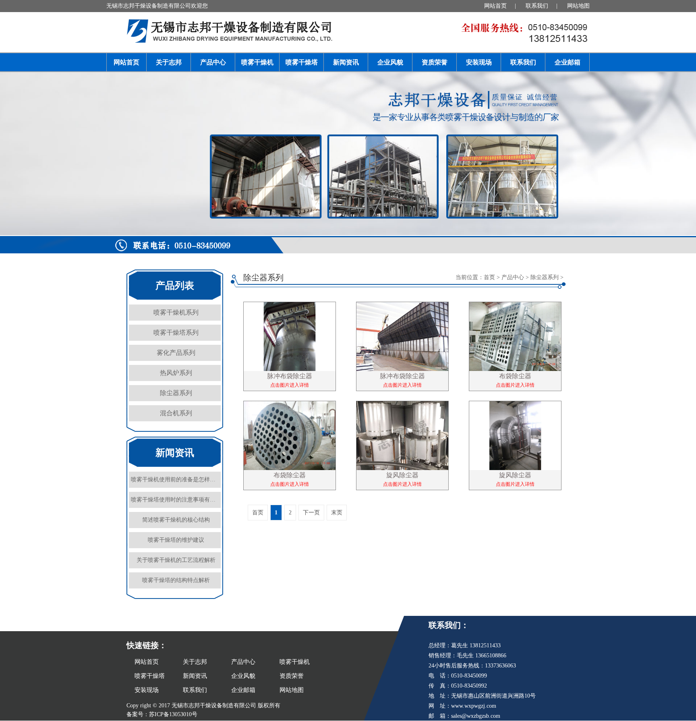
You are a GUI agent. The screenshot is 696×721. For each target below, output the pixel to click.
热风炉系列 (176, 372)
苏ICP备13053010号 (173, 714)
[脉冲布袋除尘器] (289, 348)
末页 (336, 513)
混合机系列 (176, 413)
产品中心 (213, 62)
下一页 (311, 513)
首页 (489, 277)
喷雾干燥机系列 (176, 312)
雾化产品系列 (176, 352)
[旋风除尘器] (402, 447)
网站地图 (578, 6)
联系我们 (537, 6)
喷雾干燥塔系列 (176, 332)
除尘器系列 (176, 393)
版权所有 (269, 705)
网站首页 (495, 6)
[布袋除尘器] (515, 348)
